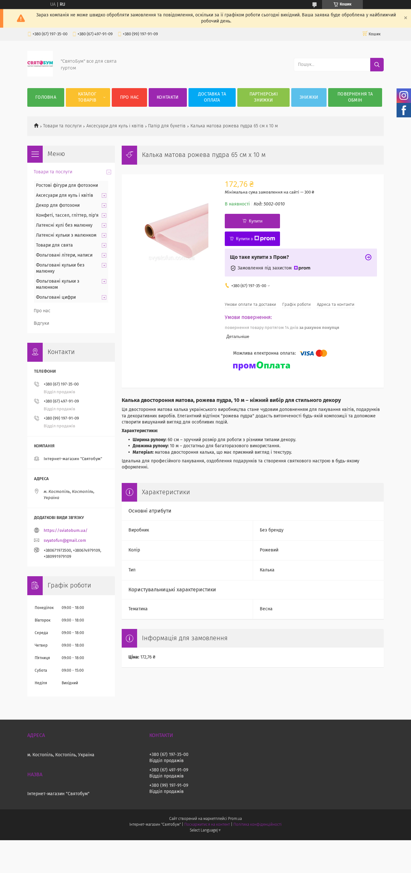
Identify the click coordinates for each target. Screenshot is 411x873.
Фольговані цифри (56, 297)
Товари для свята (54, 245)
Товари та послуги (62, 126)
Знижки (309, 97)
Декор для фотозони (58, 205)
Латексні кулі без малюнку (64, 225)
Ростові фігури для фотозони (67, 185)
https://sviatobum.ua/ (66, 531)
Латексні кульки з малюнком (66, 235)
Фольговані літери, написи (64, 255)
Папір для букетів (167, 126)
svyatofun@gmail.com (65, 541)
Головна (45, 97)
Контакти (168, 97)
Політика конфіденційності (257, 825)
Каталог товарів (87, 97)
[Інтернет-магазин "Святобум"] (40, 75)
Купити (255, 221)
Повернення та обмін (355, 97)
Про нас (129, 97)
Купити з (244, 238)
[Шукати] (377, 64)
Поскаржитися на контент (207, 825)
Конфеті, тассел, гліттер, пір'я (67, 215)
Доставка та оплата (212, 97)
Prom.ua (235, 819)
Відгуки (41, 323)
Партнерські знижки (263, 97)
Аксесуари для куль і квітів (115, 126)
